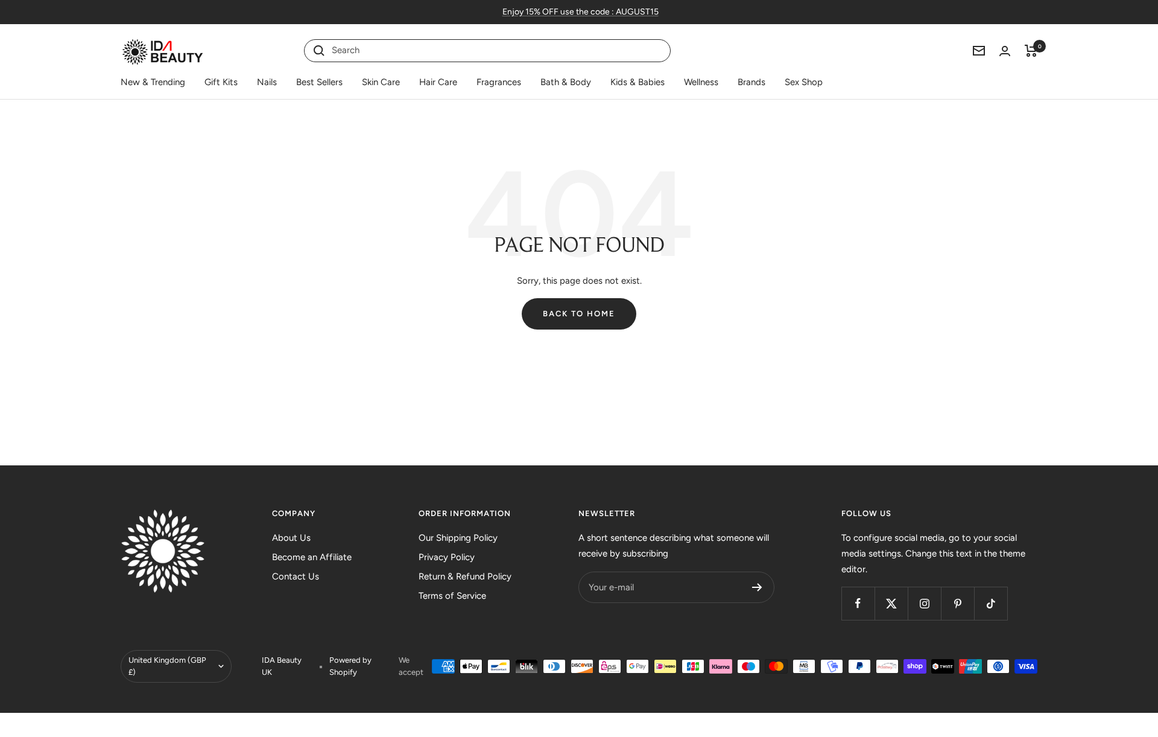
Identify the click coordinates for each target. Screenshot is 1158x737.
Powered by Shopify (350, 666)
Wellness (701, 82)
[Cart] (1031, 51)
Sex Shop (804, 82)
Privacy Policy (447, 557)
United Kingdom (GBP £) (167, 666)
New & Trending (153, 82)
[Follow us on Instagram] (924, 603)
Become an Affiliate (312, 557)
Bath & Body (565, 82)
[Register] (757, 587)
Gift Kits (221, 82)
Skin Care (381, 82)
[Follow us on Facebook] (858, 603)
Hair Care (438, 82)
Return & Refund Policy (465, 576)
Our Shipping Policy (458, 537)
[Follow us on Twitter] (891, 603)
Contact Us (295, 576)
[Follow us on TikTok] (990, 603)
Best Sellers (319, 82)
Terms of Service (452, 595)
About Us (291, 537)
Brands (751, 82)
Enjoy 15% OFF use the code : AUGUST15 (580, 12)
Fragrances (498, 82)
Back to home (579, 313)
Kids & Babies (637, 82)
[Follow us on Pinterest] (957, 603)
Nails (267, 82)
